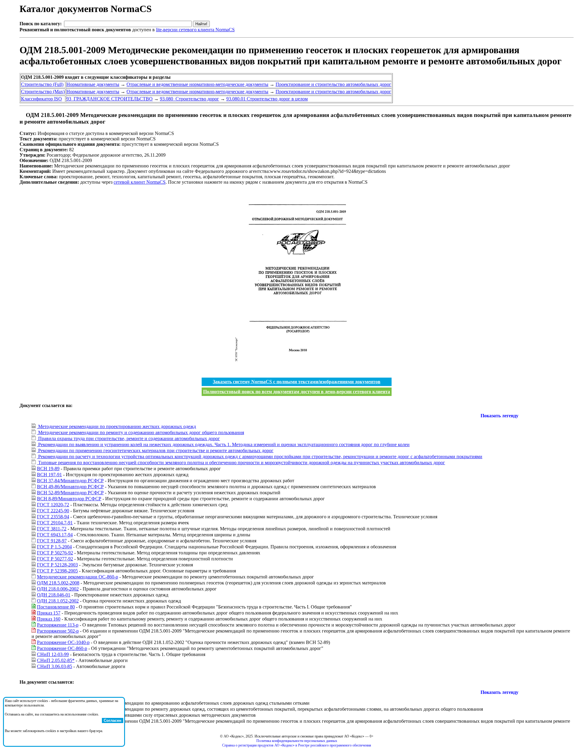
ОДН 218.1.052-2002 (58, 600)
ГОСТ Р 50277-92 (55, 558)
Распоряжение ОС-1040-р (63, 642)
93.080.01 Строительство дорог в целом (267, 98)
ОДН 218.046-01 (53, 594)
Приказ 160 (48, 618)
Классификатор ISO (41, 98)
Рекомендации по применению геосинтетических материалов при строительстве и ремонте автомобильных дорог (155, 450)
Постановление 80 (56, 606)
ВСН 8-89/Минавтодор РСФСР (69, 498)
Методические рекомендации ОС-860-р (77, 576)
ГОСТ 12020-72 (53, 504)
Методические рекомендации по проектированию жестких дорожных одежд (116, 426)
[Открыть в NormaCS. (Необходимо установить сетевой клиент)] (22, 115)
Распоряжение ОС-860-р (62, 648)
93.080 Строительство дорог (189, 98)
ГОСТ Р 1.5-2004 (54, 546)
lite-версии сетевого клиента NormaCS (195, 29)
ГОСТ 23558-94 (53, 516)
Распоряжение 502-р (58, 630)
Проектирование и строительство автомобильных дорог (333, 84)
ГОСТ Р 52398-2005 (57, 570)
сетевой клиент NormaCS (140, 182)
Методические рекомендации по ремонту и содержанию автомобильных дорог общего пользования (140, 432)
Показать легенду (499, 415)
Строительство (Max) (43, 91)
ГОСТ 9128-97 (52, 540)
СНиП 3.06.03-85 (54, 666)
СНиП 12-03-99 (53, 654)
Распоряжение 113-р (57, 624)
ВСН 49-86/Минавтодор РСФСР (70, 486)
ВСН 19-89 (48, 468)
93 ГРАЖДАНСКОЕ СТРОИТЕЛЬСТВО (109, 98)
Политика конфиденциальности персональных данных (296, 741)
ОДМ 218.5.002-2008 (58, 582)
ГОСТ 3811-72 (51, 528)
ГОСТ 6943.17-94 (55, 534)
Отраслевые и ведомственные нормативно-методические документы (197, 84)
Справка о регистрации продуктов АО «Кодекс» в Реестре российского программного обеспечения (296, 745)
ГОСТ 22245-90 (53, 510)
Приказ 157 (48, 612)
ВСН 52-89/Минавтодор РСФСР (70, 492)
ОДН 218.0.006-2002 (58, 588)
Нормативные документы (92, 84)
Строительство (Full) (42, 84)
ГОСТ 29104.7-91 (55, 522)
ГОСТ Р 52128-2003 (57, 564)
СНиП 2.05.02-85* (56, 660)
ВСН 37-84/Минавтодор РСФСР (70, 480)
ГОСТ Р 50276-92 (55, 552)
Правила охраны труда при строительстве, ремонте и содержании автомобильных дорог (128, 438)
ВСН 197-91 (49, 474)
